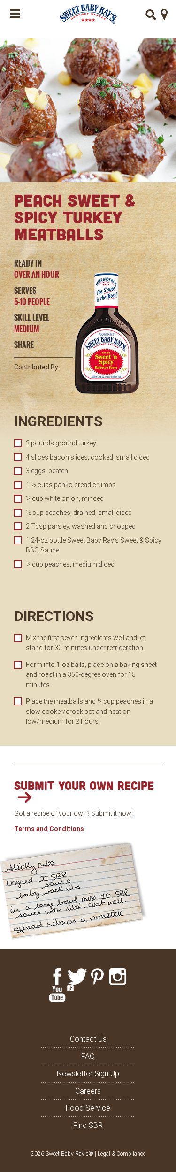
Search (150, 14)
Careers (88, 1091)
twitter (77, 976)
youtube (57, 994)
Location (164, 14)
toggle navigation (15, 14)
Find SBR (88, 1125)
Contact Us (88, 1038)
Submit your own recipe (84, 785)
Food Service (88, 1107)
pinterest (97, 976)
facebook (57, 976)
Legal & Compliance (121, 1153)
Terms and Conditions (49, 829)
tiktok (77, 994)
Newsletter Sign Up (88, 1073)
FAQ (88, 1056)
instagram (117, 976)
